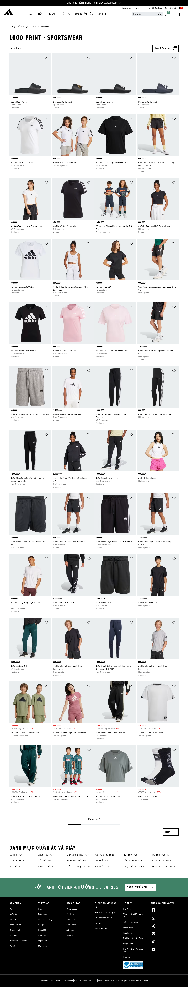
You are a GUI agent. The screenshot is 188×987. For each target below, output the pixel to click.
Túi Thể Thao (101, 861)
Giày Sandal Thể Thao (78, 855)
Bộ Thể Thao (44, 861)
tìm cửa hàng (127, 8)
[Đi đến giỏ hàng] (180, 14)
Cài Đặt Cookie (46, 981)
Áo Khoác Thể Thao (76, 861)
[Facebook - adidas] (165, 910)
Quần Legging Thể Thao (79, 867)
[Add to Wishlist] (46, 59)
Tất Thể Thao (130, 855)
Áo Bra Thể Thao (46, 867)
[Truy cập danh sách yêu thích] (173, 14)
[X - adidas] (165, 926)
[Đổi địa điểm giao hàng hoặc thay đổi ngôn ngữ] (181, 8)
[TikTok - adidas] (165, 942)
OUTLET (102, 14)
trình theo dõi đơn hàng (153, 8)
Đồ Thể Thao (15, 855)
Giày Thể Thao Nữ (161, 861)
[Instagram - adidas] (165, 918)
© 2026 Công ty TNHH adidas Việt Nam (130, 981)
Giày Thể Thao (16, 861)
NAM (30, 14)
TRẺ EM (50, 14)
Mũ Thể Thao (102, 867)
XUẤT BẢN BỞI (105, 981)
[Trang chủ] (8, 12)
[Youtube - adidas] (165, 950)
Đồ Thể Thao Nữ (160, 855)
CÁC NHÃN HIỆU (84, 14)
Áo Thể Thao (15, 867)
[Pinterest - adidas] (165, 934)
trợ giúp (138, 8)
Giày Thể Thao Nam (134, 867)
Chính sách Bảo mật (64, 981)
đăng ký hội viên (171, 8)
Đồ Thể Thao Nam (133, 861)
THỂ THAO (64, 14)
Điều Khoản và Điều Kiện (85, 981)
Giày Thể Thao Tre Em (163, 867)
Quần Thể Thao (46, 855)
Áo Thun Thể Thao (104, 855)
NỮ (40, 14)
